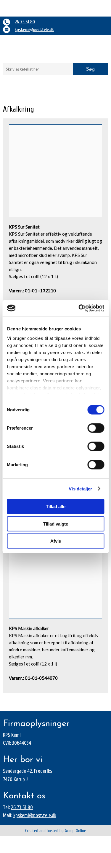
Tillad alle (55, 506)
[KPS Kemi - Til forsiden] (55, 49)
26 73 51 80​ (22, 807)
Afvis (55, 541)
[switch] (95, 428)
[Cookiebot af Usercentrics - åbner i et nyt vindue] (79, 308)
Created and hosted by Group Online (55, 830)
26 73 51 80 (25, 22)
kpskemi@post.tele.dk (34, 29)
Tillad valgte (55, 523)
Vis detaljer (80, 488)
